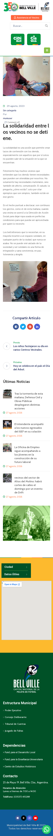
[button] (26, 17)
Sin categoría (9, 110)
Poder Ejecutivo (13, 710)
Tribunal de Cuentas (15, 724)
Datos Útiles (11, 574)
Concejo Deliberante (15, 717)
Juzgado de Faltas (14, 730)
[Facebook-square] (17, 818)
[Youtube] (35, 818)
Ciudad (8, 566)
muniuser (7, 118)
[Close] (23, 818)
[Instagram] (29, 818)
